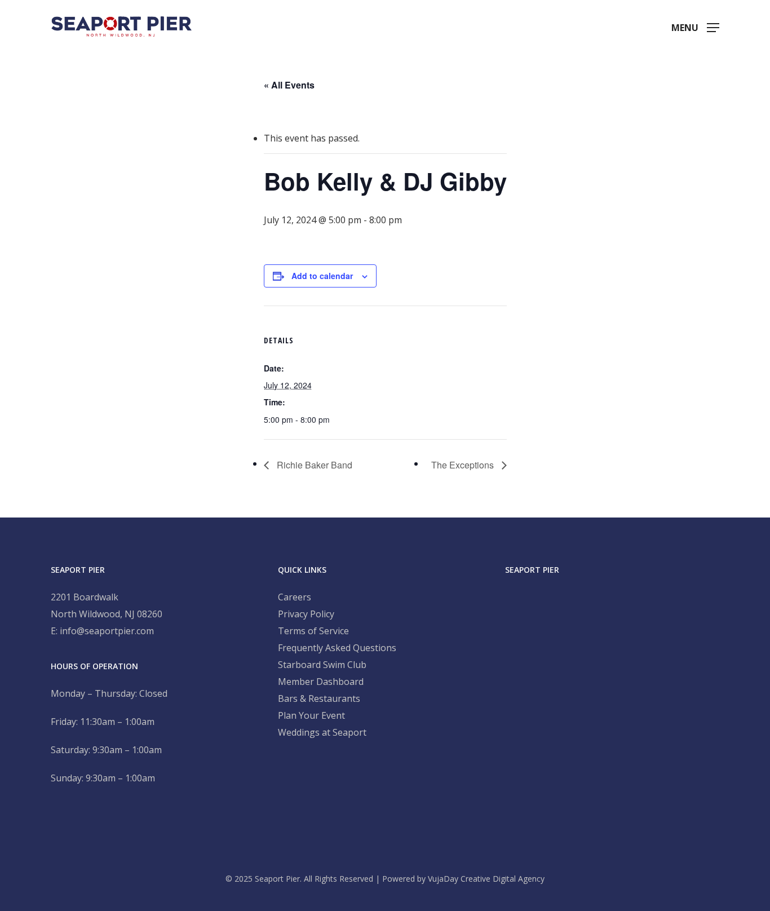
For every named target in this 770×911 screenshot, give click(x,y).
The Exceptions (463, 464)
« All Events (289, 84)
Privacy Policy (306, 614)
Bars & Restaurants (319, 698)
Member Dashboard (321, 681)
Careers (294, 597)
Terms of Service (313, 631)
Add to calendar (322, 275)
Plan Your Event (311, 715)
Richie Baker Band (313, 464)
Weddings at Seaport (322, 732)
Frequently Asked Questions (337, 648)
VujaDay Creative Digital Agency (486, 878)
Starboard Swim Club (322, 664)
